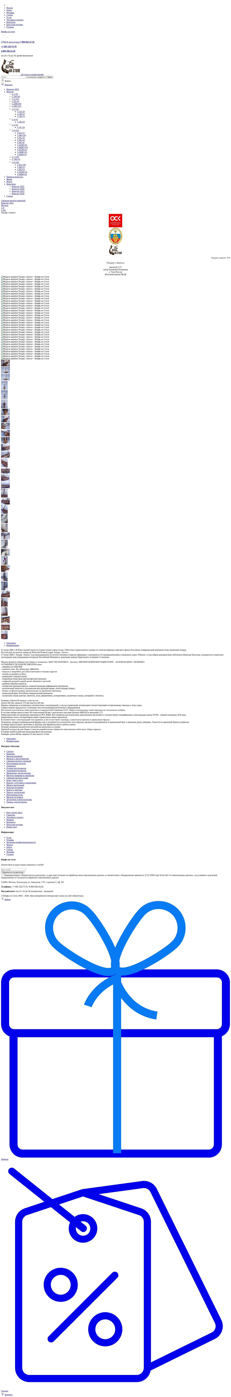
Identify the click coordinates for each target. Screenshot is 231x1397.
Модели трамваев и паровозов (20, 775)
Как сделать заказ (14, 812)
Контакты (10, 22)
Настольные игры (14, 795)
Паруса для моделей (15, 792)
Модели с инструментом (17, 759)
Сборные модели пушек (17, 778)
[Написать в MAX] (10, 42)
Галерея (10, 854)
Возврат (10, 820)
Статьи (9, 15)
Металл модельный (15, 785)
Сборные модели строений (18, 761)
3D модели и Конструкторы (19, 799)
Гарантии (10, 815)
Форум (9, 8)
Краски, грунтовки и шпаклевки (21, 783)
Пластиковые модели (16, 763)
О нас (9, 17)
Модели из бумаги (14, 797)
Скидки (10, 751)
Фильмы (10, 12)
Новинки (10, 754)
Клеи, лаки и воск (14, 780)
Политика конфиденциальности (21, 842)
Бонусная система (14, 25)
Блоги (9, 10)
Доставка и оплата (14, 20)
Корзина (8, 85)
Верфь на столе (8, 31)
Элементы (11, 766)
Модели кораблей (14, 756)
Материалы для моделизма (18, 773)
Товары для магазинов (16, 802)
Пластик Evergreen (14, 787)
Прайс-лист (11, 827)
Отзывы (10, 27)
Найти (49, 77)
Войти (7, 899)
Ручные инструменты (16, 768)
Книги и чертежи (14, 790)
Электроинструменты (16, 771)
